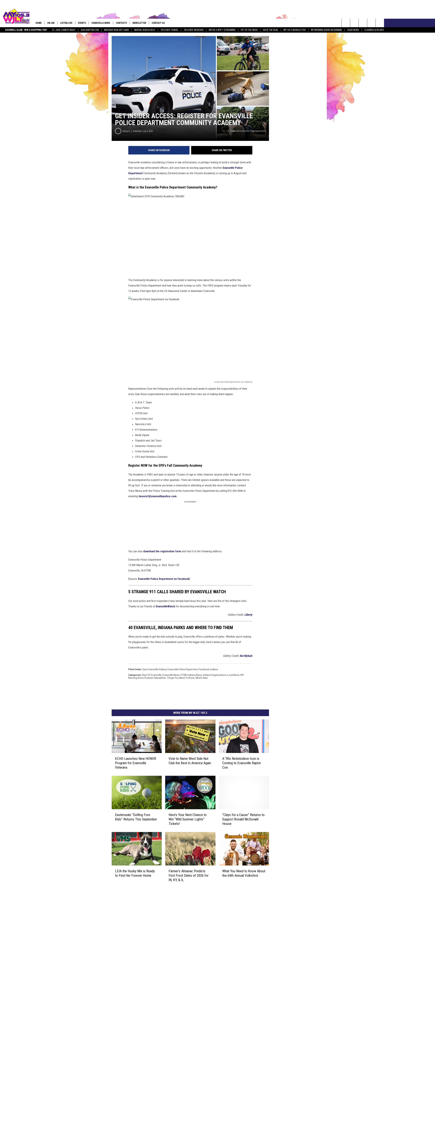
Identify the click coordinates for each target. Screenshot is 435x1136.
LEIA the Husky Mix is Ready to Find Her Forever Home (135, 873)
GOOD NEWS (353, 30)
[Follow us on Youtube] (380, 23)
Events (82, 23)
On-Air (51, 23)
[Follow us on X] (371, 23)
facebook (204, 669)
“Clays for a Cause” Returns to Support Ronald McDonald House (243, 819)
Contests (121, 23)
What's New (201, 678)
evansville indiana (157, 669)
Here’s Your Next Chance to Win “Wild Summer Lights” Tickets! (188, 819)
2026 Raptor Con (90, 30)
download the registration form (162, 551)
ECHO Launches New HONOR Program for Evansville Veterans (135, 763)
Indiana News (195, 675)
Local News (233, 675)
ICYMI (183, 675)
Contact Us (158, 23)
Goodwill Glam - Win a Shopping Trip (26, 30)
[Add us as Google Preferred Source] (354, 23)
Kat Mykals (246, 655)
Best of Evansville (151, 675)
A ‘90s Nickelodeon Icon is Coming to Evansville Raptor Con (241, 763)
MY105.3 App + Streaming (222, 30)
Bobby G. (126, 131)
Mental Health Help (144, 30)
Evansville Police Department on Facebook (163, 578)
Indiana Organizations (214, 675)
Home (39, 23)
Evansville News (101, 23)
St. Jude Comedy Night (63, 30)
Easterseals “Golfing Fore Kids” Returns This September (136, 817)
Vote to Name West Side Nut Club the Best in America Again (190, 761)
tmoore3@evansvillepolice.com (157, 496)
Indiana (214, 669)
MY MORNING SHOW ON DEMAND (326, 30)
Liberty (248, 614)
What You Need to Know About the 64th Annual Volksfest (243, 873)
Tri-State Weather (194, 30)
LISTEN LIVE (66, 23)
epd (145, 669)
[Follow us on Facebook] (363, 23)
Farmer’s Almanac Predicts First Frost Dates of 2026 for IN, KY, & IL (188, 875)
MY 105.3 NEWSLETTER (295, 30)
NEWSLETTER (139, 23)
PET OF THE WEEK (249, 30)
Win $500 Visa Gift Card (116, 30)
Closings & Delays (374, 30)
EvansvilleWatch (165, 606)
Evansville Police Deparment (183, 669)
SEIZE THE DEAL (270, 30)
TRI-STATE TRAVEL (169, 30)
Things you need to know (180, 678)
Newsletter (160, 678)
